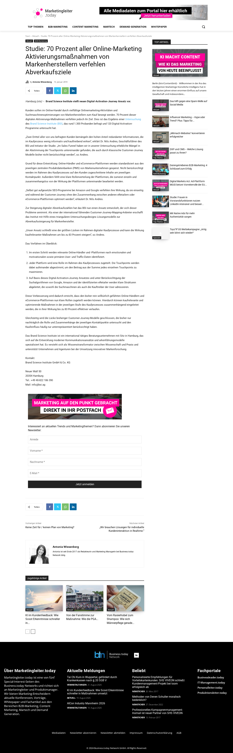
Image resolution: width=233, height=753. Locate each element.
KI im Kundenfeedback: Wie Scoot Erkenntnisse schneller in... (42, 619)
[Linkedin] (73, 90)
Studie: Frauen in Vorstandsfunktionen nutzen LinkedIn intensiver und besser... (187, 200)
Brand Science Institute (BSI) (46, 123)
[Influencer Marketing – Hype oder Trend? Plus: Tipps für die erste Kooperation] (160, 121)
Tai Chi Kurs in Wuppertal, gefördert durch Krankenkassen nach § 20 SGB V (92, 678)
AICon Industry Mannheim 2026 (86, 703)
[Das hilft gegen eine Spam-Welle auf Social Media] (160, 105)
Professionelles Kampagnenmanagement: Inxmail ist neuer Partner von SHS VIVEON (157, 711)
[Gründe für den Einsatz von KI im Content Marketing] (180, 63)
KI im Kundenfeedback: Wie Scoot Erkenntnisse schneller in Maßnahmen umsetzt (95, 692)
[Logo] (111, 655)
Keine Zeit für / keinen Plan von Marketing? (49, 527)
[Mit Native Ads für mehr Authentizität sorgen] (160, 217)
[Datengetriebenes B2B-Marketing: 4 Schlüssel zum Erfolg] (160, 169)
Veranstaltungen (77, 684)
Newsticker (138, 691)
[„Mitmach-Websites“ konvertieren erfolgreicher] (160, 137)
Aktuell (35, 36)
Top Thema (158, 157)
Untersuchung (133, 119)
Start (27, 36)
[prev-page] (27, 631)
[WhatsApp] (65, 90)
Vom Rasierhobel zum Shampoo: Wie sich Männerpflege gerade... (120, 619)
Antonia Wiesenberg (42, 82)
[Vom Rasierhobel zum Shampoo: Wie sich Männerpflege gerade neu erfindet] (125, 598)
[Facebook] (49, 90)
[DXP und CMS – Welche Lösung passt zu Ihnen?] (160, 153)
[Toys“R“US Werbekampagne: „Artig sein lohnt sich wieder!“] (160, 233)
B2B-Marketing (41, 41)
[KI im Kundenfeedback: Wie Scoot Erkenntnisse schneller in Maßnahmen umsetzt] (44, 598)
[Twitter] (57, 90)
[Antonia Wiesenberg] (27, 82)
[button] (203, 27)
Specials (156, 237)
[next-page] (33, 631)
